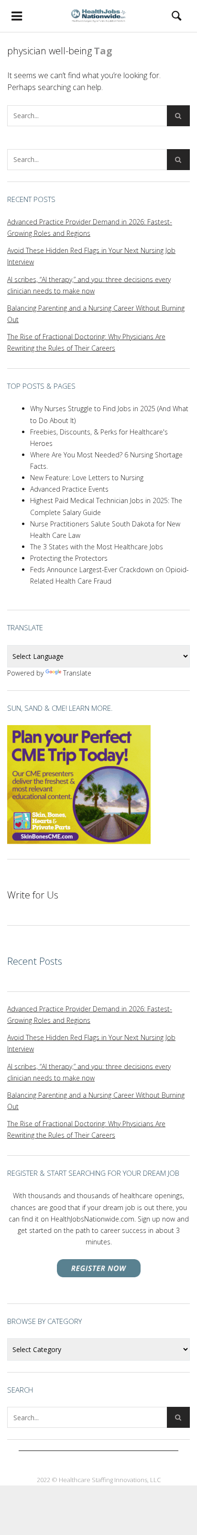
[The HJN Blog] (98, 15)
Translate (77, 672)
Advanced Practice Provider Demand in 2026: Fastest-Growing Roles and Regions (89, 227)
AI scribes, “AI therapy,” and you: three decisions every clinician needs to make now (89, 285)
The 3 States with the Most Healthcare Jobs (96, 546)
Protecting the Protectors (69, 558)
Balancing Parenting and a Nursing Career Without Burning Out (96, 313)
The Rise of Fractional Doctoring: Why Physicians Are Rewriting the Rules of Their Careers (86, 342)
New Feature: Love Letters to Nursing (86, 477)
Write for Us (32, 895)
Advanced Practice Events (69, 489)
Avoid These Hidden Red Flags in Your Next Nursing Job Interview (91, 256)
